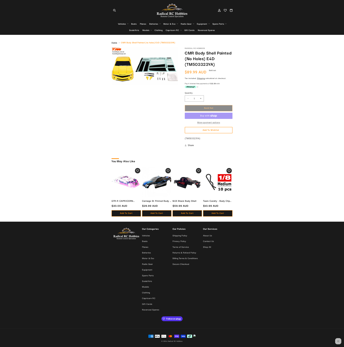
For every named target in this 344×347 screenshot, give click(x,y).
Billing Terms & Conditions (185, 258)
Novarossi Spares (150, 309)
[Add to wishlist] (137, 170)
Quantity (189, 92)
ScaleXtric (147, 281)
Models (145, 286)
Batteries (146, 252)
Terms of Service (181, 246)
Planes (145, 246)
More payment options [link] (208, 122)
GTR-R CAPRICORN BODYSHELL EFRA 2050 (125, 201)
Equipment (147, 269)
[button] (114, 10)
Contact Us (208, 241)
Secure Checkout (181, 263)
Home (114, 42)
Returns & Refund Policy (184, 252)
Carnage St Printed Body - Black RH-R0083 (156, 201)
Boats (145, 241)
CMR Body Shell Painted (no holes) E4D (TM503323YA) (148, 42)
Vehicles (146, 235)
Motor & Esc (148, 258)
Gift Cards (147, 303)
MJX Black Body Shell (184, 201)
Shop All (207, 246)
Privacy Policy (179, 241)
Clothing (146, 292)
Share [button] (191, 145)
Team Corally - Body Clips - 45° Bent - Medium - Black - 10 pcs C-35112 (217, 201)
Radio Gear (147, 263)
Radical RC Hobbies (175, 341)
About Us (207, 235)
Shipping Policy (180, 235)
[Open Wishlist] (225, 10)
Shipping (201, 78)
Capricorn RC (148, 298)
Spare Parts (148, 275)
